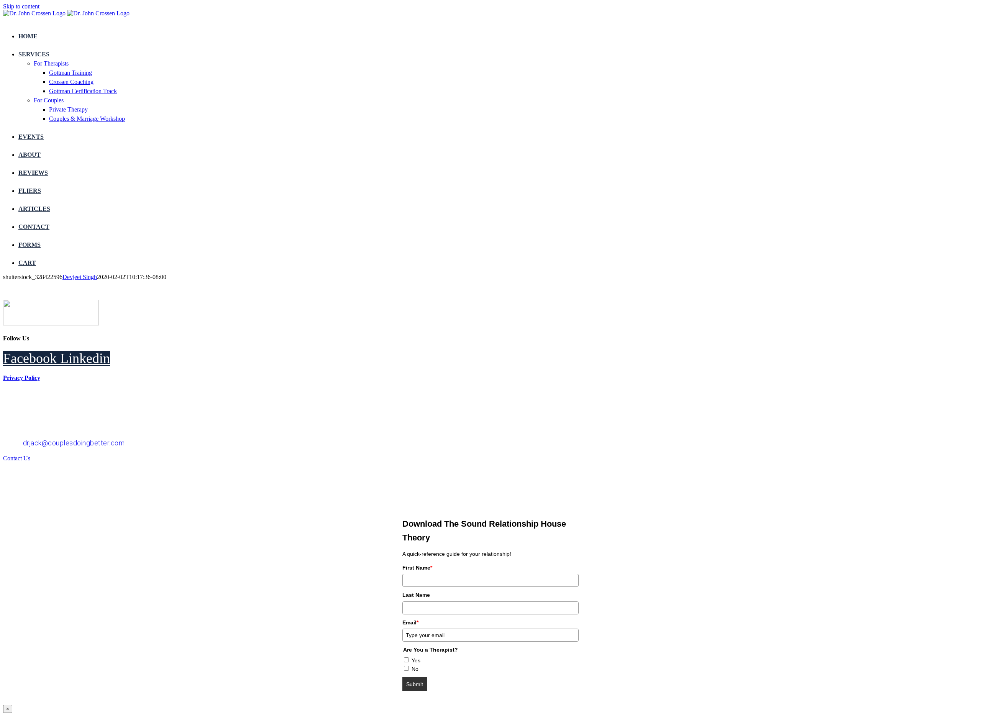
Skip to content (21, 6)
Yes (416, 660)
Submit (414, 684)
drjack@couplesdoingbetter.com (74, 443)
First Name (417, 568)
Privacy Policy (21, 377)
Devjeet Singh (79, 277)
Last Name (416, 595)
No (415, 669)
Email (410, 622)
